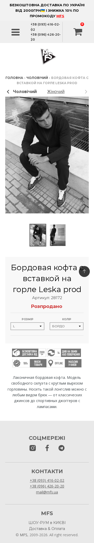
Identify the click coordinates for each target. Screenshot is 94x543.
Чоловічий (37, 78)
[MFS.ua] (47, 448)
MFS (60, 16)
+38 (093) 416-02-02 (47, 480)
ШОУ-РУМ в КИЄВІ (47, 522)
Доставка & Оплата (47, 528)
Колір (66, 319)
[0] (78, 32)
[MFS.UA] (61, 448)
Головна (14, 78)
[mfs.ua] (33, 448)
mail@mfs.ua (47, 492)
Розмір (27, 319)
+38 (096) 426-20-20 (47, 486)
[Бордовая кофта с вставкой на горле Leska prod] (38, 235)
